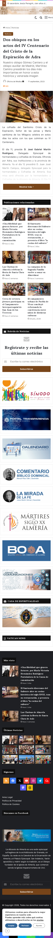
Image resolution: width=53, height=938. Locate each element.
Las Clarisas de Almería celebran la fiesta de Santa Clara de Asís (13, 271)
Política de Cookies (11, 804)
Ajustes (39, 925)
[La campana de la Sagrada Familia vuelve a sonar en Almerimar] (39, 257)
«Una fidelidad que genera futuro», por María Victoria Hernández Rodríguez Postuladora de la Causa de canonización (13, 231)
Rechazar (25, 925)
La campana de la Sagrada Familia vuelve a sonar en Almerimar (37, 271)
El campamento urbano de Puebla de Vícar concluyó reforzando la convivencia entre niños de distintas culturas (38, 307)
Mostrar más (26, 187)
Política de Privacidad (12, 800)
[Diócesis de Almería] (26, 10)
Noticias (15, 27)
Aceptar (11, 925)
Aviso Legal (7, 797)
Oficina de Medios (14, 81)
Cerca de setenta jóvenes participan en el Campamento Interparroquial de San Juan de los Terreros (13, 305)
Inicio (7, 27)
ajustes (40, 920)
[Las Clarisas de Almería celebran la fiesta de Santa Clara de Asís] (13, 257)
